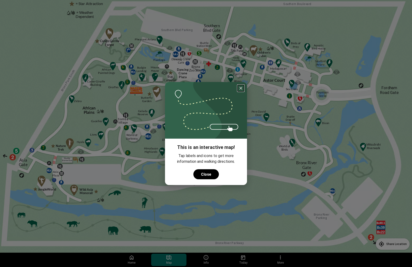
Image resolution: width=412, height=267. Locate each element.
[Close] (240, 88)
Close (206, 174)
